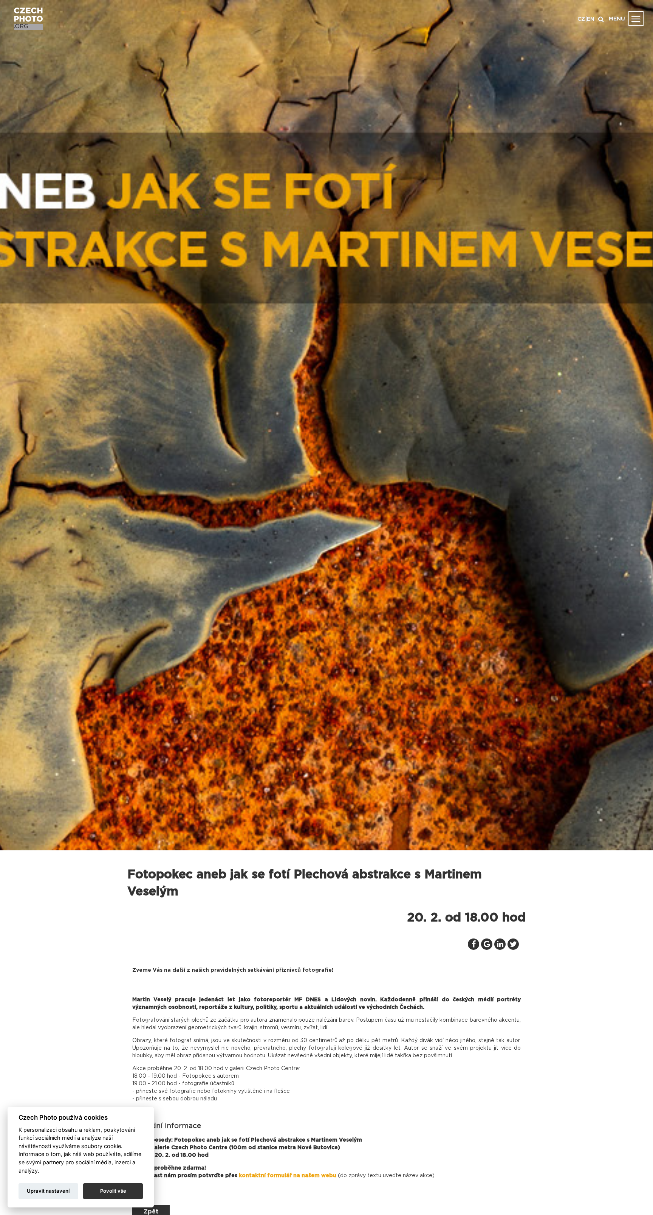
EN (590, 19)
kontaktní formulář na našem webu (287, 1175)
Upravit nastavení (48, 1191)
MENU (617, 19)
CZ (581, 19)
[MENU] (636, 18)
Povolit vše (113, 1191)
